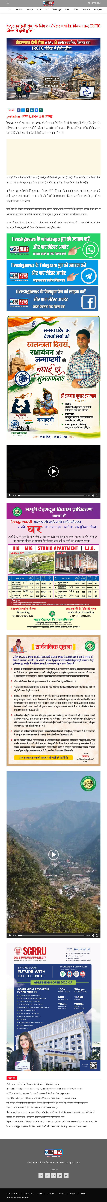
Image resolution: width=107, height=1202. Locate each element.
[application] (53, 471)
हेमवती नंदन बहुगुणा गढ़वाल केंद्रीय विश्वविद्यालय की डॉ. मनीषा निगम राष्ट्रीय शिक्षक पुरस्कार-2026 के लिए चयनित (47, 1126)
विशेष (76, 9)
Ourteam (50, 1193)
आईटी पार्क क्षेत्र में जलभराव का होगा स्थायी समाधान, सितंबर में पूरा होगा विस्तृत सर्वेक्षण (38, 1093)
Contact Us (28, 1193)
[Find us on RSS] (66, 1175)
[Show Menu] (8, 3)
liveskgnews (24, 1198)
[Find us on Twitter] (47, 1175)
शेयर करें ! (11, 110)
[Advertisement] (53, 157)
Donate (39, 1193)
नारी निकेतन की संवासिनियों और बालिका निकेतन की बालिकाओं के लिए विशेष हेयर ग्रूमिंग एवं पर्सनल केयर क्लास (47, 1103)
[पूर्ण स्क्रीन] (97, 495)
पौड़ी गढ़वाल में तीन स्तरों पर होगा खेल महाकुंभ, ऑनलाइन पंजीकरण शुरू (32, 1107)
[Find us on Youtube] (53, 1175)
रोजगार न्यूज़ (57, 9)
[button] (53, 471)
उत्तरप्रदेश (30, 9)
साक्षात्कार (86, 9)
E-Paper (73, 1193)
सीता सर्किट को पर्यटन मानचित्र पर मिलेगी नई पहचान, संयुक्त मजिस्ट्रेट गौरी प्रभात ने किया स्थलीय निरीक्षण (44, 1089)
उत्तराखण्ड (19, 9)
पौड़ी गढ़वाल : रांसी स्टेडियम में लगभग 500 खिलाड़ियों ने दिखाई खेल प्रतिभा (33, 1084)
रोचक (67, 9)
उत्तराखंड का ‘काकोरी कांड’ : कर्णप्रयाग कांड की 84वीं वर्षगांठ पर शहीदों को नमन (35, 1117)
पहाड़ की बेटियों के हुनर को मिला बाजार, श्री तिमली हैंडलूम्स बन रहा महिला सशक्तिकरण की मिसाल (41, 1098)
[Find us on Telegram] (59, 1175)
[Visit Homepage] (48, 3)
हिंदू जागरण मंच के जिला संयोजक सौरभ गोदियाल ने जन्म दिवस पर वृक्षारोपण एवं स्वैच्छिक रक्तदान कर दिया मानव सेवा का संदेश (52, 1121)
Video (83, 1193)
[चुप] (93, 495)
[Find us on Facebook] (40, 1175)
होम (9, 9)
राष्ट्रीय (39, 9)
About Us (62, 1193)
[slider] (51, 495)
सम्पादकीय (98, 9)
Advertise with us (13, 1193)
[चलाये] (10, 495)
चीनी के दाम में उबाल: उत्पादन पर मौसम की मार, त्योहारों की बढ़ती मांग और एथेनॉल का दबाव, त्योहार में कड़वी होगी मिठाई (51, 1112)
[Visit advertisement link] (53, 20)
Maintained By (16, 1198)
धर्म (47, 9)
